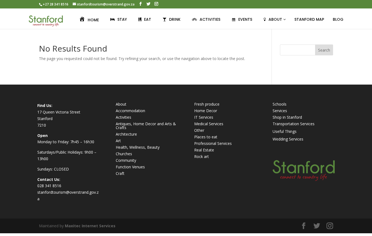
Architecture (126, 134)
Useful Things (285, 131)
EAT (147, 19)
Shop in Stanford (287, 117)
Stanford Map (309, 19)
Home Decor (205, 110)
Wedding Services (288, 139)
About (121, 104)
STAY (122, 19)
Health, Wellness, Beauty (138, 147)
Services (280, 110)
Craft (120, 173)
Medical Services (208, 123)
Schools (279, 104)
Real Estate (204, 150)
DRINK (175, 19)
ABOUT (276, 19)
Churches (124, 153)
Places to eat (205, 136)
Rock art (201, 156)
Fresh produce (206, 104)
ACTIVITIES (210, 19)
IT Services (203, 117)
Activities (123, 117)
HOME (93, 20)
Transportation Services (294, 123)
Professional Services (213, 143)
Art (118, 140)
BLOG (338, 19)
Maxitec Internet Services (90, 225)
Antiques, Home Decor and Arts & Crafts (146, 125)
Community (126, 160)
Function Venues (130, 166)
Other (199, 130)
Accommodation (130, 110)
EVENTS (245, 19)
